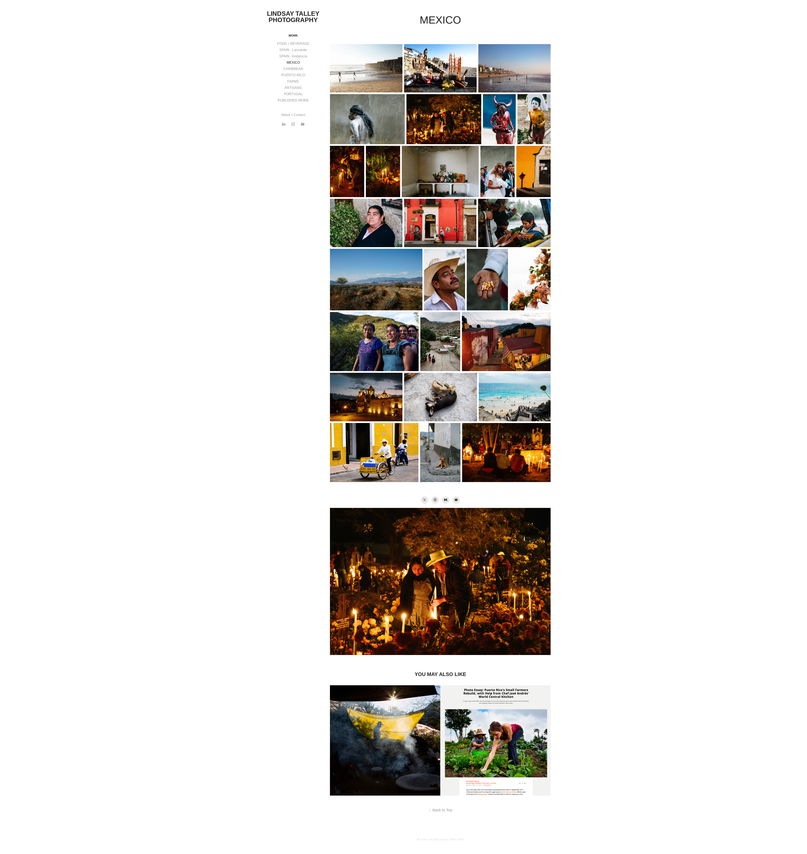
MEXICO (293, 62)
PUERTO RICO (293, 75)
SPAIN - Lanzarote (293, 50)
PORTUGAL (293, 94)
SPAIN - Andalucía (293, 56)
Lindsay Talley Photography (294, 16)
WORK (293, 35)
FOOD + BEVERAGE (293, 43)
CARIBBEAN (293, 69)
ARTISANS (293, 88)
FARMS (293, 81)
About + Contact (293, 115)
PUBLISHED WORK (293, 100)
